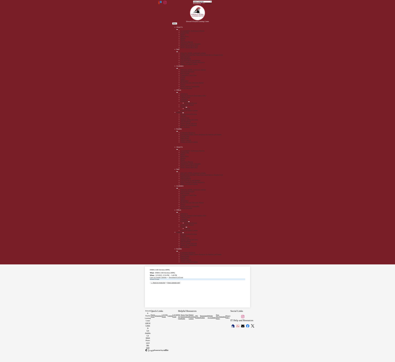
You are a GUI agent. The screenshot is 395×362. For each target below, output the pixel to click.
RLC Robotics (185, 127)
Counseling (184, 99)
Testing (182, 107)
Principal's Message (186, 42)
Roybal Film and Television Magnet (192, 83)
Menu (174, 23)
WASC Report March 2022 (189, 45)
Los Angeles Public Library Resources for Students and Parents (201, 134)
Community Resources (187, 132)
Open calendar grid (173, 283)
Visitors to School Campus (189, 64)
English (182, 77)
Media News (184, 36)
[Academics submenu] (177, 68)
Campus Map (184, 33)
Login (149, 350)
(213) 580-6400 (148, 345)
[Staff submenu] (177, 51)
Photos (182, 40)
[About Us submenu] (177, 29)
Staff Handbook (185, 58)
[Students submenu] (183, 232)
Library (182, 79)
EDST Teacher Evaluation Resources (192, 62)
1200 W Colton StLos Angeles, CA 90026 (148, 330)
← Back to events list (158, 283)
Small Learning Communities (189, 86)
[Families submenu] (177, 131)
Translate (208, 3)
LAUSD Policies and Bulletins (190, 60)
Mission (183, 38)
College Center (185, 97)
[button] (177, 149)
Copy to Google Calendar (158, 277)
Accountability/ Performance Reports (192, 31)
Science (182, 84)
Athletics (183, 116)
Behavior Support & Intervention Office (193, 95)
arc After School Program (188, 114)
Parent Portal (184, 138)
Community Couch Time (188, 75)
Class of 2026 (184, 118)
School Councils (185, 140)
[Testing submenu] (186, 107)
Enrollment (184, 101)
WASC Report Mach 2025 (189, 47)
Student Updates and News (189, 120)
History (182, 34)
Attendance (184, 94)
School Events (154, 279)
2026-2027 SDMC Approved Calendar (193, 53)
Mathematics (184, 81)
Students (187, 108)
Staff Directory (185, 57)
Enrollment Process (191, 103)
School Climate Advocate (188, 123)
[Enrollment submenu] (189, 101)
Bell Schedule (184, 73)
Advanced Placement (187, 71)
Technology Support (187, 105)
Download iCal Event (176, 277)
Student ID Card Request (188, 125)
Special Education (186, 88)
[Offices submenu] (177, 92)
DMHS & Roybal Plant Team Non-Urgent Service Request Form (201, 55)
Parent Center (184, 136)
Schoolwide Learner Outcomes (190, 44)
